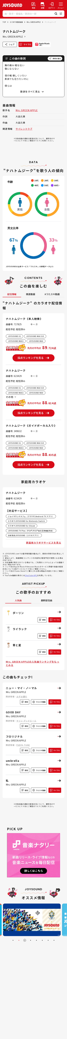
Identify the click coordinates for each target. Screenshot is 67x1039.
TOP (4, 22)
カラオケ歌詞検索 (16, 22)
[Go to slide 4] (30, 940)
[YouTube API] (31, 575)
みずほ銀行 (21, 696)
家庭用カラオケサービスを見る (43, 542)
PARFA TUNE (23, 745)
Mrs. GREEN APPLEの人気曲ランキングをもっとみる (32, 663)
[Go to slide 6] (42, 940)
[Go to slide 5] (36, 940)
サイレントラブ (24, 128)
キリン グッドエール (26, 720)
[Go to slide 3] (24, 940)
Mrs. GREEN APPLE (34, 22)
